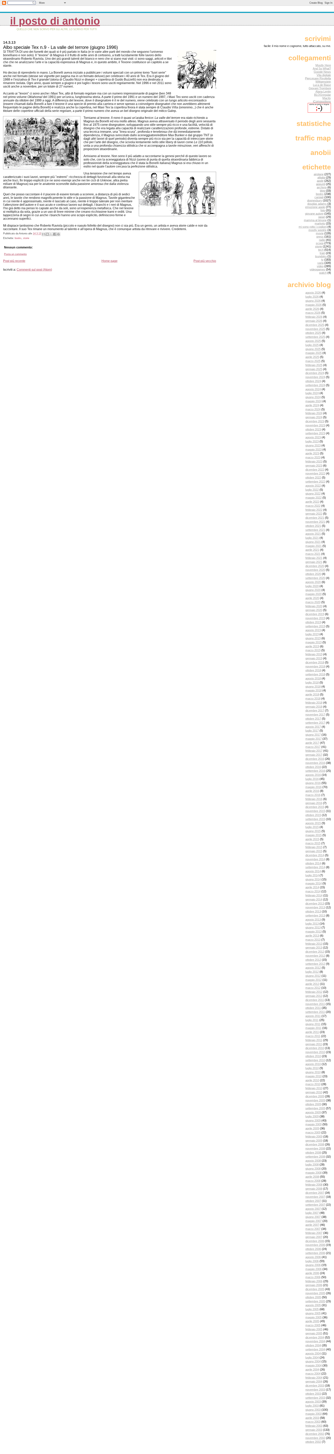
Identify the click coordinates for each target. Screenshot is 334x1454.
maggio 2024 (313, 401)
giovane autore (314, 213)
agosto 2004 (313, 1353)
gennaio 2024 (313, 417)
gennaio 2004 (313, 1381)
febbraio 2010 (313, 1088)
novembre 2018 (315, 666)
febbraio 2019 (313, 654)
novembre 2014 (315, 859)
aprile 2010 (312, 1080)
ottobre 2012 (313, 959)
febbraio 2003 (313, 1425)
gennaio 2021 (313, 562)
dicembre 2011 (314, 1000)
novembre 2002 (315, 1438)
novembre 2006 (315, 1245)
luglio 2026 (312, 296)
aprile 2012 (312, 983)
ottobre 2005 (313, 1297)
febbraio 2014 (313, 895)
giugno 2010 (313, 1072)
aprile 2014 (312, 887)
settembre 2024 (315, 385)
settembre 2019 (315, 626)
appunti (320, 184)
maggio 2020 (313, 594)
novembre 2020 (315, 569)
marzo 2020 (312, 602)
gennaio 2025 (313, 369)
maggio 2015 (313, 835)
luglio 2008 (312, 1164)
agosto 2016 (313, 774)
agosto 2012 (313, 967)
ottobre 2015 (313, 815)
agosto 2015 (313, 823)
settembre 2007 (315, 1204)
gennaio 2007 (313, 1237)
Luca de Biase (322, 85)
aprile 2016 (312, 790)
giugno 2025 (313, 349)
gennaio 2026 (313, 320)
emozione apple (315, 207)
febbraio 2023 (313, 461)
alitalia (321, 177)
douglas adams (317, 203)
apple (320, 180)
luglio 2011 (312, 1020)
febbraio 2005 (313, 1329)
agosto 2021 (313, 533)
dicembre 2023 (314, 421)
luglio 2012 (312, 971)
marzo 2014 (312, 891)
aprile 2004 (312, 1369)
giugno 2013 (313, 927)
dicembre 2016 (314, 758)
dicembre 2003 (314, 1385)
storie (26, 238)
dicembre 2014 (314, 855)
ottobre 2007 (313, 1200)
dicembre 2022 (314, 469)
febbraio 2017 (313, 750)
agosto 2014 (313, 871)
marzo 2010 (312, 1084)
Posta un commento (15, 254)
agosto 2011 (313, 1016)
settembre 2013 (315, 915)
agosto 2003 (313, 1401)
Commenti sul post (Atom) (34, 269)
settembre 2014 (315, 867)
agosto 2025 (313, 341)
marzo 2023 (312, 457)
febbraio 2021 (313, 557)
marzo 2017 (312, 746)
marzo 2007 (312, 1228)
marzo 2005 (312, 1325)
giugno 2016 (313, 783)
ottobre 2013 (313, 911)
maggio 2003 (313, 1413)
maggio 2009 (313, 1124)
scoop (320, 243)
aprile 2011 (312, 1032)
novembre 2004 (315, 1341)
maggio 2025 (313, 353)
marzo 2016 (312, 795)
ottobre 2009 (313, 1104)
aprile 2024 (312, 405)
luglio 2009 (312, 1116)
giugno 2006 (313, 1265)
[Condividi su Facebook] (55, 234)
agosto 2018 (313, 678)
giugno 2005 (313, 1313)
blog (322, 190)
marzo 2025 (312, 361)
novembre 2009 (315, 1100)
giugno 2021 (313, 541)
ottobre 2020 (313, 574)
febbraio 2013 (313, 943)
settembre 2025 (315, 336)
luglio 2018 (312, 682)
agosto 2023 (313, 437)
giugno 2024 (313, 397)
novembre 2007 (315, 1196)
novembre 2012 (315, 955)
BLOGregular (322, 94)
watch (323, 272)
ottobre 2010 (313, 1056)
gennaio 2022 (313, 513)
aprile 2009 (312, 1128)
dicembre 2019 (314, 614)
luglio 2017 (312, 730)
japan (321, 217)
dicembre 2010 (314, 1048)
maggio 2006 (313, 1269)
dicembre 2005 (314, 1289)
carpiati (319, 197)
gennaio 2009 (313, 1140)
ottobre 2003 (313, 1393)
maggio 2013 (313, 931)
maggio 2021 (313, 546)
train (322, 253)
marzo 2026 (312, 312)
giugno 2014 (313, 879)
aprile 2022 (312, 501)
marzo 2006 (312, 1277)
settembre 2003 (315, 1397)
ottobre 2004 (313, 1345)
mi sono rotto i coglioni (313, 226)
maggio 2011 (313, 1028)
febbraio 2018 (313, 702)
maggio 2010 (313, 1076)
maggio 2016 (313, 787)
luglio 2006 (312, 1261)
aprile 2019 (312, 646)
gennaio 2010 (313, 1092)
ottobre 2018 (313, 670)
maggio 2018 (313, 690)
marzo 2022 (312, 505)
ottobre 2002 (313, 1441)
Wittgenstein (323, 81)
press (320, 236)
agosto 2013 (313, 919)
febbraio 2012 (313, 991)
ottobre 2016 (313, 767)
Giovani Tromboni (320, 88)
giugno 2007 (313, 1216)
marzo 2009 (312, 1132)
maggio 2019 (313, 642)
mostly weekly (317, 230)
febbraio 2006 (313, 1281)
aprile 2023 (312, 453)
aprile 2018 (312, 694)
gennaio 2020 (313, 610)
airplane (319, 174)
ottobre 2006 (313, 1249)
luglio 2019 (312, 634)
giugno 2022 (313, 493)
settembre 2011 (315, 1012)
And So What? (322, 68)
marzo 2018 (312, 698)
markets (320, 223)
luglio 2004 (312, 1357)
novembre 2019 (315, 618)
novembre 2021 (315, 521)
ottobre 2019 (313, 622)
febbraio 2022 (313, 509)
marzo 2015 (312, 843)
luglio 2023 (312, 441)
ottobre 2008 (313, 1152)
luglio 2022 (312, 489)
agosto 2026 (313, 292)
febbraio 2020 (313, 606)
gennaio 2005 (313, 1333)
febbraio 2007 (313, 1233)
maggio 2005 (313, 1317)
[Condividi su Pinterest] (58, 234)
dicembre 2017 (314, 710)
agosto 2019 (313, 630)
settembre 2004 (315, 1349)
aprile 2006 (312, 1273)
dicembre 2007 (314, 1192)
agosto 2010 (313, 1064)
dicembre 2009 (314, 1096)
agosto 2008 (313, 1160)
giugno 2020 (313, 590)
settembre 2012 (315, 963)
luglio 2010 (312, 1068)
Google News (322, 71)
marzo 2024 (312, 409)
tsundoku (321, 256)
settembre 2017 (315, 722)
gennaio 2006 (313, 1285)
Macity (326, 98)
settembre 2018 (315, 674)
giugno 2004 (313, 1361)
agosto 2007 (313, 1208)
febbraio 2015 (313, 847)
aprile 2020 (312, 598)
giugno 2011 (312, 1024)
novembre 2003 (315, 1389)
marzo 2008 (312, 1180)
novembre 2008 (315, 1148)
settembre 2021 (315, 529)
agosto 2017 (313, 726)
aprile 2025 (312, 357)
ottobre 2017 (313, 718)
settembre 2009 (315, 1108)
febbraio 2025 (313, 365)
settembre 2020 (315, 578)
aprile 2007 (312, 1224)
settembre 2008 (315, 1156)
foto (322, 210)
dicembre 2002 (314, 1433)
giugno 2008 (313, 1168)
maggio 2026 (313, 304)
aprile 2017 (312, 742)
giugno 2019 (313, 638)
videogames (317, 269)
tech (321, 249)
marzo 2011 (312, 1036)
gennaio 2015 (313, 851)
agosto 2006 (313, 1257)
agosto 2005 (313, 1305)
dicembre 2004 (314, 1337)
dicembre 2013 (314, 903)
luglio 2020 (312, 586)
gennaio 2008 (313, 1188)
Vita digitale (324, 75)
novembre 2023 (315, 425)
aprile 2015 (312, 839)
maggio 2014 (313, 883)
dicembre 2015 (314, 807)
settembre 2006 (315, 1253)
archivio (322, 187)
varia (320, 262)
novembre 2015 (315, 811)
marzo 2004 (312, 1373)
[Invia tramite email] (44, 234)
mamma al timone (315, 220)
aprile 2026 (312, 308)
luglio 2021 (312, 537)
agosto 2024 (313, 389)
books (18, 238)
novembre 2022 (315, 473)
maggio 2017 (313, 738)
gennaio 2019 (313, 658)
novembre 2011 (315, 1004)
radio (322, 239)
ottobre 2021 (313, 525)
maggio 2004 (313, 1365)
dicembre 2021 (314, 517)
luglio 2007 (312, 1212)
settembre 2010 (315, 1060)
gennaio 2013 (313, 947)
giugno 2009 (313, 1120)
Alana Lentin (323, 91)
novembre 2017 (315, 714)
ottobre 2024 (313, 381)
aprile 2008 (312, 1176)
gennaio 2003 (313, 1429)
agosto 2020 (313, 582)
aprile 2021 (312, 549)
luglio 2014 (312, 875)
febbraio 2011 (313, 1040)
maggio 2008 (313, 1172)
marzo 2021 (312, 553)
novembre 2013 (315, 907)
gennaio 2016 (313, 803)
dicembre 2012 (314, 951)
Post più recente (14, 261)
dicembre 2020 (314, 566)
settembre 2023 (315, 433)
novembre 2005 (315, 1293)
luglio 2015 (312, 827)
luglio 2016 (312, 779)
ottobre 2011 (313, 1007)
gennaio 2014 (313, 899)
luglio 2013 (312, 923)
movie (320, 233)
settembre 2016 (315, 770)
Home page (109, 261)
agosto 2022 (313, 485)
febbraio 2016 (313, 799)
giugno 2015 (313, 831)
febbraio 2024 (313, 413)
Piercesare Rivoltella (318, 78)
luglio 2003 (312, 1405)
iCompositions (322, 101)
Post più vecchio (204, 261)
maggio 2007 (313, 1221)
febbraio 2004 (313, 1377)
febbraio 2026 (313, 316)
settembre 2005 (315, 1301)
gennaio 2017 (313, 754)
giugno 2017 (313, 734)
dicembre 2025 (314, 325)
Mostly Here (323, 65)
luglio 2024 (312, 393)
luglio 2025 (312, 345)
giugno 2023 (313, 445)
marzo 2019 (312, 650)
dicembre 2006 (314, 1241)
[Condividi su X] (51, 234)
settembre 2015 (315, 819)
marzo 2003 (312, 1421)
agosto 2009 (313, 1112)
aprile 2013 (312, 935)
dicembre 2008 (314, 1144)
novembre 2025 (315, 329)
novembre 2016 (315, 762)
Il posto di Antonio (55, 21)
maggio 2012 (313, 979)
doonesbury (314, 200)
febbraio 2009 (313, 1136)
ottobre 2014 (313, 863)
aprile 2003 (312, 1417)
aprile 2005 (312, 1321)
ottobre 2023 (313, 429)
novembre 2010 (315, 1052)
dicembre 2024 (314, 373)
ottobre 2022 (313, 477)
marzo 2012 (312, 987)
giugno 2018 (313, 686)
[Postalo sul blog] (47, 234)
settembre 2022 (315, 481)
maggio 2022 (313, 497)
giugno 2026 (313, 300)
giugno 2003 (313, 1409)
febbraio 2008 (313, 1184)
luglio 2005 (312, 1309)
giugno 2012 (313, 975)
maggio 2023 (313, 449)
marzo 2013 (312, 939)
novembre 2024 (315, 377)
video (320, 266)
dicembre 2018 (314, 662)
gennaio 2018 (313, 706)
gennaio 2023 (313, 465)
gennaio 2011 (313, 1044)
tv (322, 259)
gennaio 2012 (313, 995)
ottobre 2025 (313, 332)
